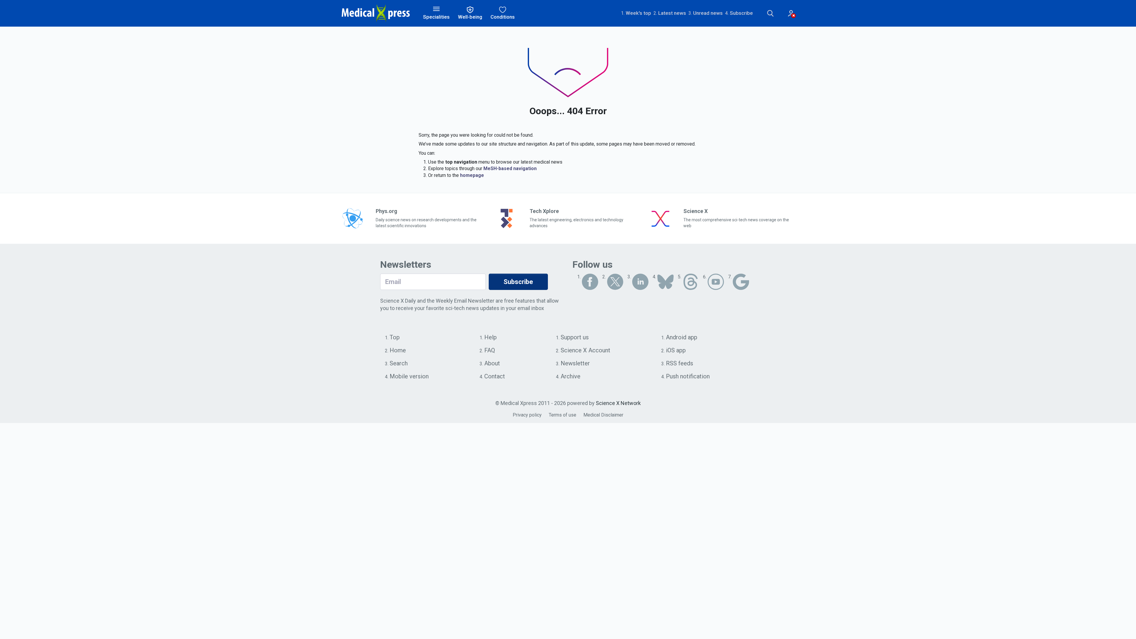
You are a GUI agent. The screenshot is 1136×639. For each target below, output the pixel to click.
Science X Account (585, 350)
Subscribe (741, 13)
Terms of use (562, 415)
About (492, 363)
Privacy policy (527, 415)
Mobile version (409, 376)
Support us (575, 337)
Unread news (708, 13)
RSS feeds (679, 363)
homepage (472, 175)
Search (399, 363)
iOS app (676, 350)
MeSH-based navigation (510, 168)
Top (395, 337)
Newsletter (575, 363)
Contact (494, 376)
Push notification (688, 376)
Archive (570, 376)
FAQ (489, 350)
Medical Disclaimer (603, 415)
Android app (681, 337)
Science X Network (618, 403)
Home (398, 350)
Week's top (638, 13)
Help (490, 337)
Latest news (672, 13)
